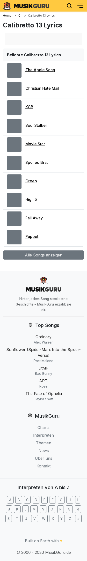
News (43, 450)
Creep (31, 180)
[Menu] (80, 6)
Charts (43, 427)
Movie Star (35, 143)
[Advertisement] (43, 39)
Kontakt (43, 466)
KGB (29, 106)
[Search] (69, 6)
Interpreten (43, 435)
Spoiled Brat (36, 162)
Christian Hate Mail (42, 88)
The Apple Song (40, 69)
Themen (43, 442)
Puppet (31, 236)
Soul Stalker (36, 125)
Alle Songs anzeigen (43, 255)
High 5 (31, 199)
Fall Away (34, 218)
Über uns (43, 458)
